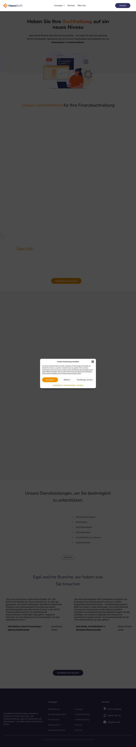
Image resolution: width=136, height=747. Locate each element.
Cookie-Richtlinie (57, 385)
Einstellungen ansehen (85, 380)
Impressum (80, 385)
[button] (93, 362)
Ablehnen (67, 380)
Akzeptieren (50, 380)
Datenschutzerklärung (69, 385)
